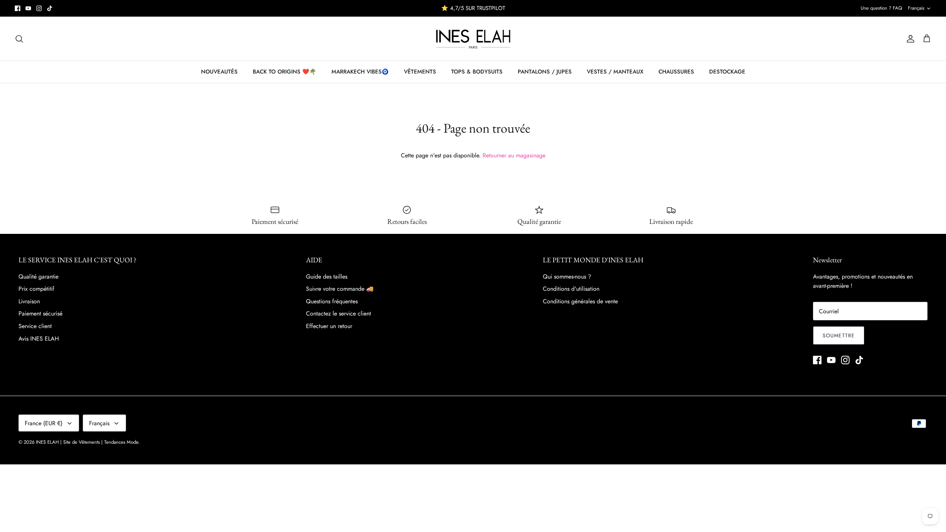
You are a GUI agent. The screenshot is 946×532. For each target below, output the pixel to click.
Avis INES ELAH (38, 338)
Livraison (29, 301)
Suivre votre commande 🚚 (340, 288)
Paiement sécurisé (40, 313)
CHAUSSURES (676, 72)
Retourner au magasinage (514, 155)
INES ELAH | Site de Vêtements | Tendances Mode (87, 442)
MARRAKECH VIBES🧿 (360, 72)
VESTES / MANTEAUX (615, 72)
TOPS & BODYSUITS (477, 72)
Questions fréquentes (332, 301)
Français (916, 7)
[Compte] (909, 38)
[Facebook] (17, 8)
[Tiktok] (49, 8)
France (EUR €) (43, 423)
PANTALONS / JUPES (545, 72)
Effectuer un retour (329, 326)
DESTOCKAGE (727, 72)
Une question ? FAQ (881, 7)
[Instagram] (39, 8)
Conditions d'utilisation (571, 288)
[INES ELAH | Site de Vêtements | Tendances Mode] (473, 38)
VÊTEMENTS (420, 72)
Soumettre (839, 335)
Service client (35, 326)
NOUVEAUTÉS (219, 72)
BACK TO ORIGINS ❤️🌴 (284, 72)
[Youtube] (28, 8)
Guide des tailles (326, 276)
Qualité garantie (38, 276)
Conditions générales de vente (580, 301)
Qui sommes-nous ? (567, 276)
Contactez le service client (338, 313)
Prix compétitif (36, 288)
